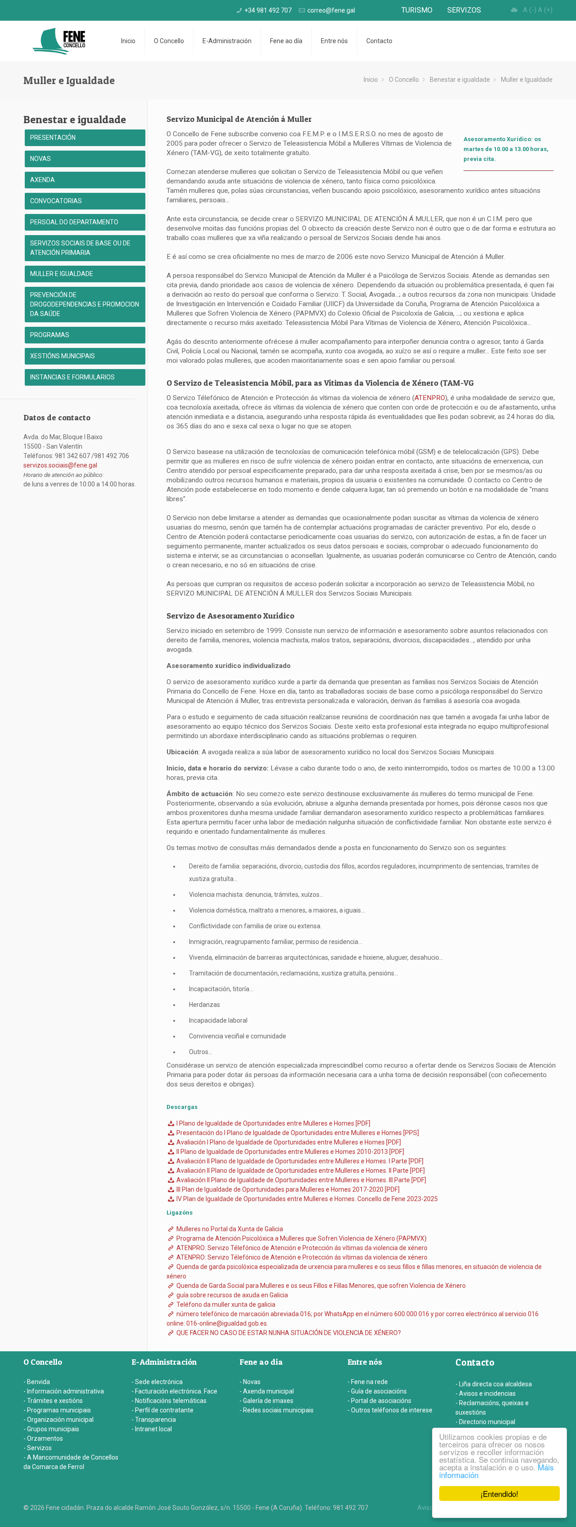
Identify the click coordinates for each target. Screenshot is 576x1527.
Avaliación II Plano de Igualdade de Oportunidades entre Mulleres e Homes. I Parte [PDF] (299, 1161)
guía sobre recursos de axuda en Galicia (231, 1295)
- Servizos (37, 1447)
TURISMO (416, 10)
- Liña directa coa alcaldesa (493, 1384)
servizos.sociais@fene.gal (60, 465)
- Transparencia (153, 1419)
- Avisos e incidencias (485, 1393)
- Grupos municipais (51, 1429)
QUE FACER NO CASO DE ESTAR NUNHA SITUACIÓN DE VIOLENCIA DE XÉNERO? (288, 1332)
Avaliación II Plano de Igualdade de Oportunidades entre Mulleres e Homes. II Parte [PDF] (300, 1170)
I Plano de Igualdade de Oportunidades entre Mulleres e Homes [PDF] (272, 1123)
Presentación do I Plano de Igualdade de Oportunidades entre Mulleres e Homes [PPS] (297, 1132)
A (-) (529, 10)
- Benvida (36, 1381)
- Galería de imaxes (266, 1400)
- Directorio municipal (485, 1421)
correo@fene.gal (331, 10)
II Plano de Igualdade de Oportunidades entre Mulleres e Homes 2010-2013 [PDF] (289, 1151)
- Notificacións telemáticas (169, 1400)
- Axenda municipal (266, 1391)
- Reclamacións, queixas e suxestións (492, 1407)
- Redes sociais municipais (276, 1410)
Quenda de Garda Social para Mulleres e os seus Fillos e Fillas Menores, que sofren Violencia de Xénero (320, 1285)
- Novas (250, 1381)
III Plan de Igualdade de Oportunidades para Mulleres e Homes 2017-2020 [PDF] (287, 1189)
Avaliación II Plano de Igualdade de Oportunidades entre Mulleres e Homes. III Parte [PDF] (300, 1180)
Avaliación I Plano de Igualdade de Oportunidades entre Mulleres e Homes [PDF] (288, 1142)
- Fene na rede (367, 1381)
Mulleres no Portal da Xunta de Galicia (229, 1229)
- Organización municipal (58, 1419)
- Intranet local (151, 1429)
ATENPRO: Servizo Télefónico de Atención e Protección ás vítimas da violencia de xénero (301, 1247)
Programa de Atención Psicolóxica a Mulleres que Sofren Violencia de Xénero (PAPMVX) (301, 1238)
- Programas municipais (57, 1410)
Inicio (371, 79)
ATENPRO (429, 398)
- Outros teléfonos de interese (389, 1410)
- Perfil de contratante (162, 1410)
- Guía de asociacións (377, 1391)
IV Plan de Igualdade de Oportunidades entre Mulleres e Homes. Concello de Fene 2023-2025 (306, 1198)
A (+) (545, 10)
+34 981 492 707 (268, 10)
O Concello (404, 79)
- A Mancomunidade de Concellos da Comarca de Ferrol (70, 1462)
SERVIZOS (464, 10)
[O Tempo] (514, 10)
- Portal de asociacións (379, 1400)
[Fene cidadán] (58, 41)
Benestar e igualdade (460, 79)
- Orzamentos (43, 1438)
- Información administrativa (63, 1391)
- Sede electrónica (157, 1381)
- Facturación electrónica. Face (174, 1391)
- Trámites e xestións (53, 1400)
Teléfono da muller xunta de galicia (225, 1304)
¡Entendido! (499, 1493)
